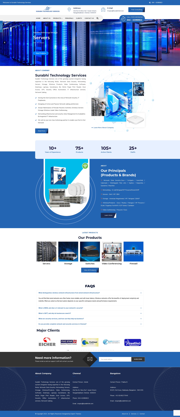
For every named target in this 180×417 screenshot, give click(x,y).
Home (38, 18)
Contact (142, 414)
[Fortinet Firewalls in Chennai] (47, 9)
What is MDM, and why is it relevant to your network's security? (61, 308)
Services (133, 414)
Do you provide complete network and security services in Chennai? (63, 324)
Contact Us (89, 18)
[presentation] (34, 253)
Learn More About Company (104, 128)
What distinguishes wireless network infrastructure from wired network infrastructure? (69, 293)
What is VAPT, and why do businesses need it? (55, 313)
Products (57, 18)
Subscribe (138, 359)
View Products (41, 53)
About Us (46, 18)
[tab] (90, 292)
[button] (66, 350)
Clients (79, 18)
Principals (69, 18)
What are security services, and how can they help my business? (61, 319)
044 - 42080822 (157, 2)
